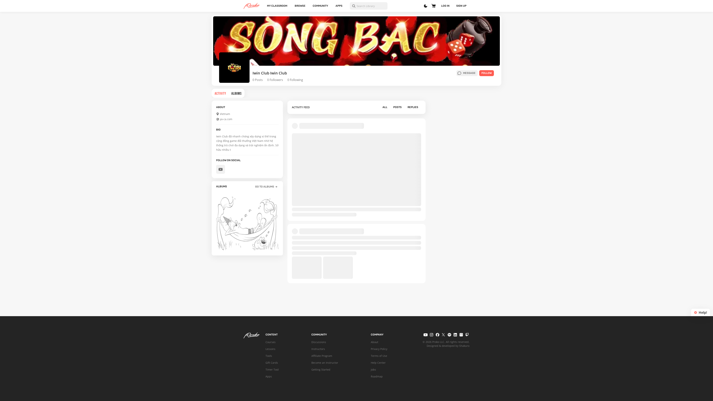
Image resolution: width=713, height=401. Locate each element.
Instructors (318, 349)
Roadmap (377, 376)
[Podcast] (461, 334)
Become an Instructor (324, 362)
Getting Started (320, 369)
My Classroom (277, 5)
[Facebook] (437, 334)
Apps (339, 5)
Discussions (318, 342)
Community (320, 5)
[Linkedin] (455, 334)
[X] (443, 334)
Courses (271, 342)
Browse (300, 5)
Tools (269, 356)
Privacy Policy (379, 349)
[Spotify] (449, 334)
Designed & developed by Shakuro (448, 346)
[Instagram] (431, 334)
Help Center (378, 362)
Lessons (270, 349)
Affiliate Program (321, 356)
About (374, 342)
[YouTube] (425, 334)
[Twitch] (467, 334)
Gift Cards (272, 362)
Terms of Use (379, 356)
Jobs (373, 369)
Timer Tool (272, 369)
